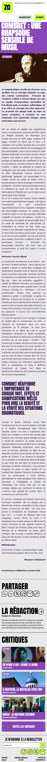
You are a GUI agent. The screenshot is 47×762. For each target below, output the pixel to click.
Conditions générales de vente (21, 759)
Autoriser (40, 17)
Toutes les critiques (23, 726)
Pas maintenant (25, 17)
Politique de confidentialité (40, 759)
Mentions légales (4, 759)
